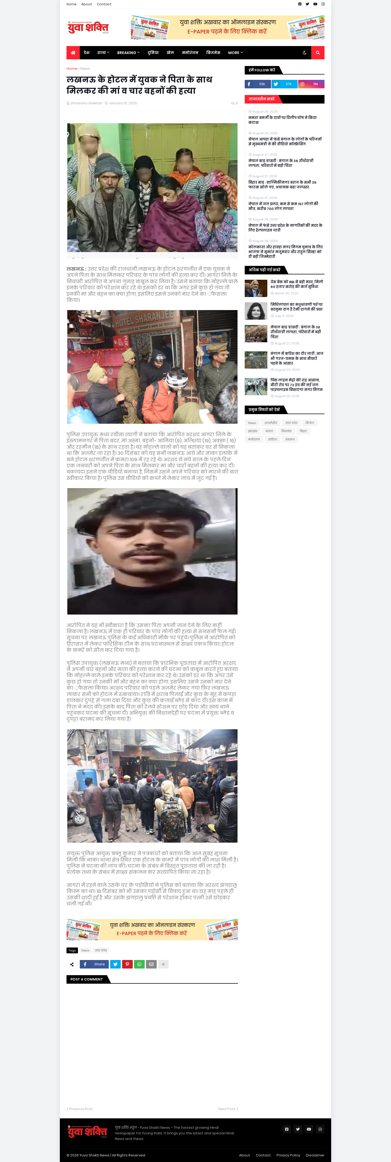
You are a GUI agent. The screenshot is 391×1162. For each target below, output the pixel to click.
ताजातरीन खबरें (261, 99)
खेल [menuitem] (170, 52)
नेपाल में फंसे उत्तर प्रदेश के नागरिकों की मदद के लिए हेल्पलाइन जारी (285, 228)
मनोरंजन (254, 439)
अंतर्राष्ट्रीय (270, 423)
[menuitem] (73, 52)
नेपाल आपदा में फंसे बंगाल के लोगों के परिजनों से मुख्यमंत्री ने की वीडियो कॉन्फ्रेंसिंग (285, 142)
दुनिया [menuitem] (153, 52)
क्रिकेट (310, 423)
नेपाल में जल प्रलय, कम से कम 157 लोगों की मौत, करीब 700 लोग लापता (283, 206)
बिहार (303, 431)
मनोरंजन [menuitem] (190, 52)
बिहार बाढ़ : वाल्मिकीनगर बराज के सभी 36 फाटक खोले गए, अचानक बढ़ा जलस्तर (282, 185)
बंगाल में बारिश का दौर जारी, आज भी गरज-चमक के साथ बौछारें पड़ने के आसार (297, 358)
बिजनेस (286, 431)
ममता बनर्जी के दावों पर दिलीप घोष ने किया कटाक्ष (282, 120)
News (85, 68)
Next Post (226, 1108)
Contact (104, 4)
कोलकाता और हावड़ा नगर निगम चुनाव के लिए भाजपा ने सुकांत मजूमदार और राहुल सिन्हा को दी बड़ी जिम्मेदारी (285, 252)
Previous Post (81, 1108)
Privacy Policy (288, 1155)
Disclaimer (315, 1155)
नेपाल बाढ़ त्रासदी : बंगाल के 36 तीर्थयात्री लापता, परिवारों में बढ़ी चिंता (281, 163)
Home (71, 4)
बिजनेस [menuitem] (213, 52)
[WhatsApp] (139, 964)
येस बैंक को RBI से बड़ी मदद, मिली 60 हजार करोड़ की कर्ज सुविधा (297, 284)
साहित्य (272, 439)
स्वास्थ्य (290, 439)
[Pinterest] (127, 964)
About (86, 4)
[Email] (151, 964)
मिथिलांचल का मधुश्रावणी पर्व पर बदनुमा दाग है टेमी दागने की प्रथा (297, 307)
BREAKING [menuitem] (126, 52)
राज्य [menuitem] (101, 52)
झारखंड (252, 431)
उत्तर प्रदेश (101, 950)
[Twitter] (115, 964)
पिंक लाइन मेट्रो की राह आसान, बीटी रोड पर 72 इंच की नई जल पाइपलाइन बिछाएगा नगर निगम (297, 385)
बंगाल (269, 431)
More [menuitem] (233, 52)
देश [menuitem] (86, 52)
